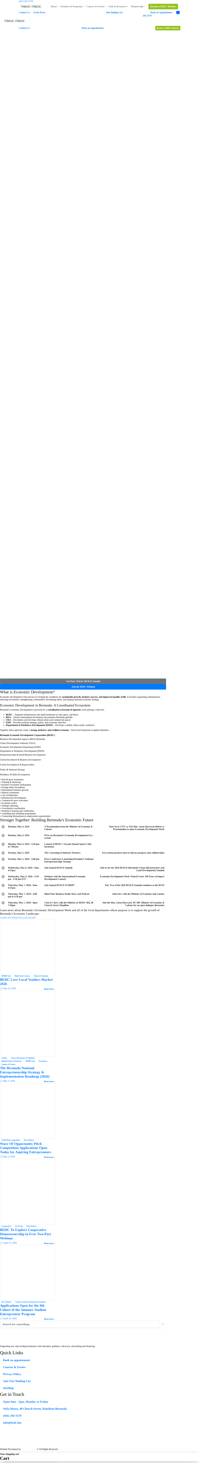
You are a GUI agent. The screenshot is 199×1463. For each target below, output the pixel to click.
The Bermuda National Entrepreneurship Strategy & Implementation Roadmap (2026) (24, 1072)
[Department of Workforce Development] (21, 242)
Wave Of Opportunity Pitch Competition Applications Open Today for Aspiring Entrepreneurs (25, 1148)
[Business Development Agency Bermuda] (21, 300)
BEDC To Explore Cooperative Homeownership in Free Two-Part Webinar (25, 1234)
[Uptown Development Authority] (21, 359)
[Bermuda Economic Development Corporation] (21, 184)
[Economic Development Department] (21, 126)
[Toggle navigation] (29, 21)
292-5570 (147, 15)
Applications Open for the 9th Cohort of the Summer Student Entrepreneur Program (23, 1310)
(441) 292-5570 (26, 1)
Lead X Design (28, 1449)
